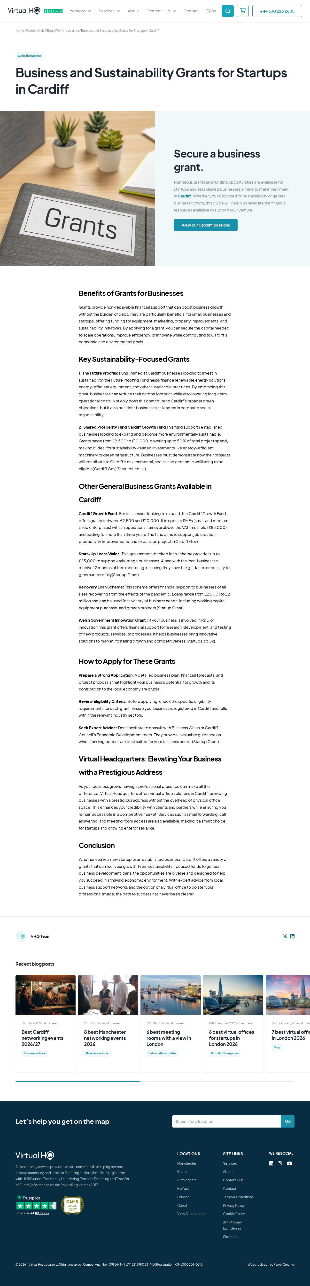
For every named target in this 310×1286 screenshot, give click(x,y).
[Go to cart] (243, 11)
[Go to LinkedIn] (271, 1163)
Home (20, 30)
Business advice (34, 1053)
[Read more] (46, 995)
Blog (49, 30)
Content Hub (35, 30)
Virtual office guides (162, 1053)
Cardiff (184, 196)
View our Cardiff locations (206, 224)
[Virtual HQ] (24, 11)
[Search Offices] (227, 11)
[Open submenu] (89, 11)
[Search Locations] (227, 1121)
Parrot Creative (284, 1264)
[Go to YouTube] (289, 1163)
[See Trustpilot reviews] (53, 11)
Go (288, 1121)
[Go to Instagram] (280, 1163)
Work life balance (67, 30)
